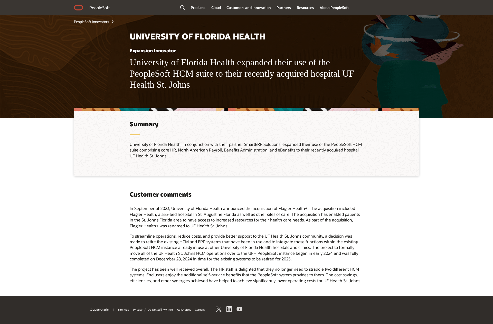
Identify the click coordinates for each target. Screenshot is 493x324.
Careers (200, 309)
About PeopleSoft (334, 7)
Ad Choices (184, 309)
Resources (305, 7)
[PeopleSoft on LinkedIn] (229, 310)
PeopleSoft (99, 7)
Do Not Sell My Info (160, 309)
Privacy (138, 309)
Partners (284, 7)
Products (198, 7)
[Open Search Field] (182, 8)
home (78, 8)
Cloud (216, 7)
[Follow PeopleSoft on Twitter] (219, 310)
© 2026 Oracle (99, 309)
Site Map (123, 309)
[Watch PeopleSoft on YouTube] (239, 310)
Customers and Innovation (248, 7)
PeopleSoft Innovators (91, 21)
